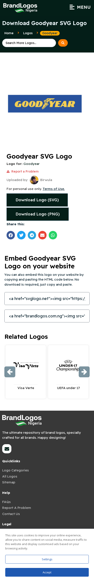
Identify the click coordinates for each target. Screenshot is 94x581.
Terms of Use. (54, 189)
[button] (80, 7)
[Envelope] (6, 448)
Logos (28, 33)
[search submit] (63, 43)
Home (9, 33)
